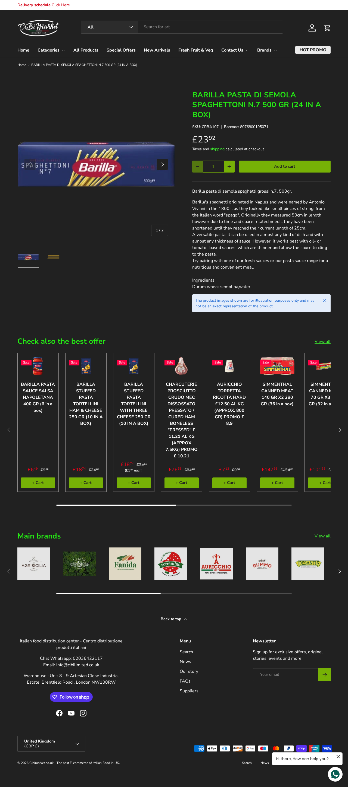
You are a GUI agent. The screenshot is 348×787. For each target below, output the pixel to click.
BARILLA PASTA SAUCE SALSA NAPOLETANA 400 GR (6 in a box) (38, 397)
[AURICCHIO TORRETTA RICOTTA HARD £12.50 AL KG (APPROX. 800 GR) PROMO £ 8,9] (229, 366)
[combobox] (182, 27)
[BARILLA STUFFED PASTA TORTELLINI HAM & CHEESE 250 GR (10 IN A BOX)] (86, 366)
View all (323, 342)
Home (23, 50)
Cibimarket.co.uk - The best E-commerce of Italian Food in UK (74, 763)
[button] (327, 28)
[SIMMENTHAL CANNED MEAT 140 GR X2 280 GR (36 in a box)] (277, 366)
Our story (189, 671)
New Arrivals (157, 50)
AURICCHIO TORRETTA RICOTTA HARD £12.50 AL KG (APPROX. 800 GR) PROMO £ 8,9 (229, 403)
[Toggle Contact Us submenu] (247, 50)
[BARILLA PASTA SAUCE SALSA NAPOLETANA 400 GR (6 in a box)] (38, 366)
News (185, 662)
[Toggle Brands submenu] (275, 50)
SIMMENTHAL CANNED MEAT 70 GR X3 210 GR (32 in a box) (325, 394)
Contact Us (232, 50)
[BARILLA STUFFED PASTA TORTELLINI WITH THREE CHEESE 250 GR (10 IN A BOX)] (134, 366)
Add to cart (284, 166)
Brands (264, 50)
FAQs (185, 681)
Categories (49, 50)
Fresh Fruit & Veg (195, 50)
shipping (217, 149)
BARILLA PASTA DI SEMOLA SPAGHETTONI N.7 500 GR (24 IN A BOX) (84, 64)
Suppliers (189, 691)
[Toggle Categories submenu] (63, 50)
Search (186, 652)
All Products (85, 50)
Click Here (61, 5)
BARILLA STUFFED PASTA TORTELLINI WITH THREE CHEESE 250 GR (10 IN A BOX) (134, 403)
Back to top (171, 619)
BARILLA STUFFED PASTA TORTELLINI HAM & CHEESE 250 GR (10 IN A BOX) (86, 403)
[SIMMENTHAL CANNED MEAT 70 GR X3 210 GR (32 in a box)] (325, 366)
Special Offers (121, 50)
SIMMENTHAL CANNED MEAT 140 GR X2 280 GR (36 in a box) (277, 394)
